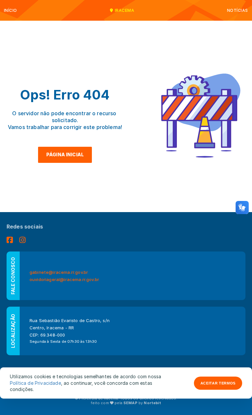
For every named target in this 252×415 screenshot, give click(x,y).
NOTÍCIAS (237, 10)
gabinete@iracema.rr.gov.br (59, 272)
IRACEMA (124, 10)
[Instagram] (22, 240)
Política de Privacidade (35, 383)
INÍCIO (10, 10)
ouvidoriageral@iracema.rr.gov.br (64, 279)
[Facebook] (10, 240)
